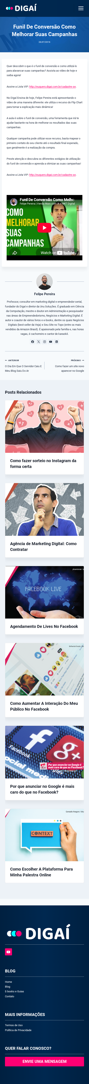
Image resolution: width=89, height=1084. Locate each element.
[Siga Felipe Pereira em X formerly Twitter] (38, 341)
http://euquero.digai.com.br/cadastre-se (52, 86)
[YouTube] (8, 951)
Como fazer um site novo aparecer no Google (69, 365)
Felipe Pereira (44, 294)
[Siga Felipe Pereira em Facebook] (32, 341)
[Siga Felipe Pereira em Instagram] (44, 341)
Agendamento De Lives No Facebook (44, 626)
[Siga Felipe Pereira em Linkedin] (56, 341)
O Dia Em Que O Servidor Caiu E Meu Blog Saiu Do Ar (23, 365)
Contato (9, 996)
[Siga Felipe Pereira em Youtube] (50, 341)
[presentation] (44, 426)
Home (8, 981)
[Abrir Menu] (80, 8)
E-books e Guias (14, 991)
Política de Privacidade (18, 1030)
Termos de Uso (14, 1025)
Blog (7, 986)
